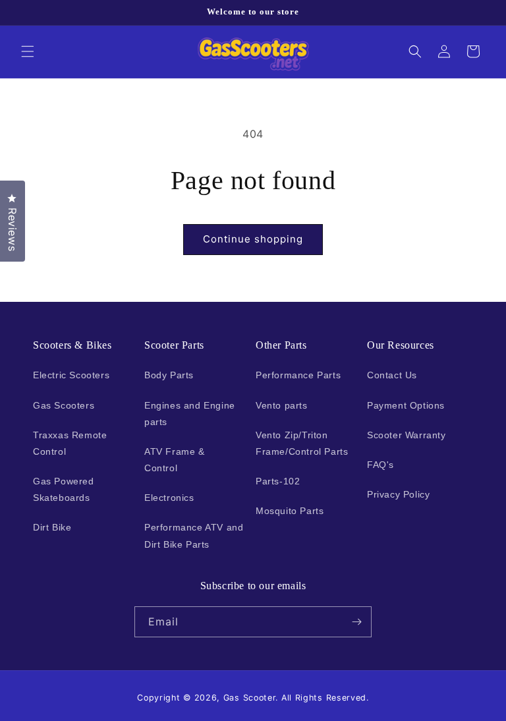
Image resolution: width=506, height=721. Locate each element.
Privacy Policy (398, 494)
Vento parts (282, 405)
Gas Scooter (249, 698)
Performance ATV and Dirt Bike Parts (193, 535)
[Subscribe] (356, 621)
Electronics (169, 497)
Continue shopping (253, 239)
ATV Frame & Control (174, 459)
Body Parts (169, 375)
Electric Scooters (71, 375)
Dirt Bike (52, 527)
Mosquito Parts (289, 510)
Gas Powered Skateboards (63, 489)
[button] (27, 51)
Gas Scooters (63, 405)
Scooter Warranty (406, 435)
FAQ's (380, 464)
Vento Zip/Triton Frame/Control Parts (302, 443)
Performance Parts (298, 375)
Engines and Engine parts (189, 413)
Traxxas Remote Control (70, 443)
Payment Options (406, 405)
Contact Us (392, 375)
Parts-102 (278, 481)
